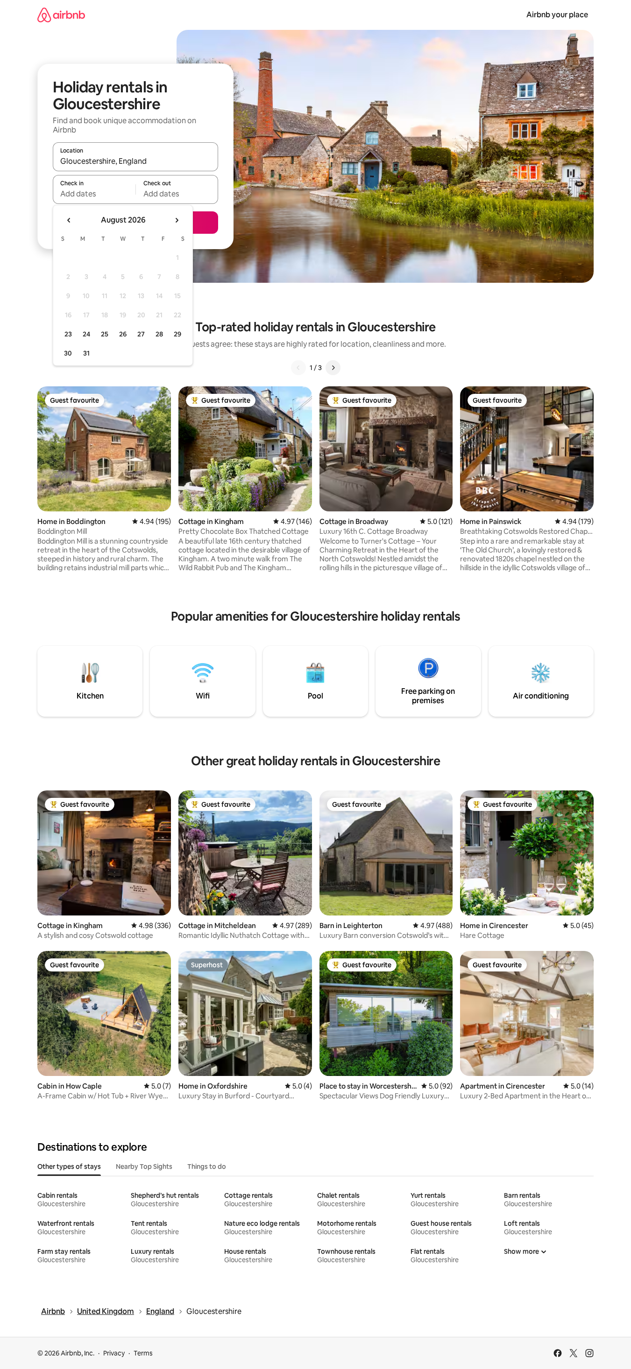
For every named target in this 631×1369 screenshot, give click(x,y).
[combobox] (135, 161)
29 (177, 334)
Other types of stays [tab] (69, 1166)
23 (68, 334)
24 (86, 334)
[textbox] (94, 193)
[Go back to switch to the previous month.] (69, 220)
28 (159, 334)
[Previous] (298, 367)
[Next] (333, 367)
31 (86, 353)
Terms (143, 1353)
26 (123, 334)
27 (141, 334)
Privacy (114, 1353)
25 (104, 334)
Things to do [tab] (206, 1166)
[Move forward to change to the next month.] (176, 220)
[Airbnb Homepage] (61, 14)
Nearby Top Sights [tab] (144, 1166)
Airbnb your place (557, 15)
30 (68, 353)
